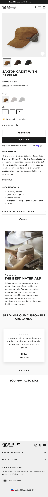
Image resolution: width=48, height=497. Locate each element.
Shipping (5, 85)
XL (20, 111)
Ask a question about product (19, 211)
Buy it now (24, 140)
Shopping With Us (13, 453)
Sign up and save (12, 467)
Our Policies (9, 459)
